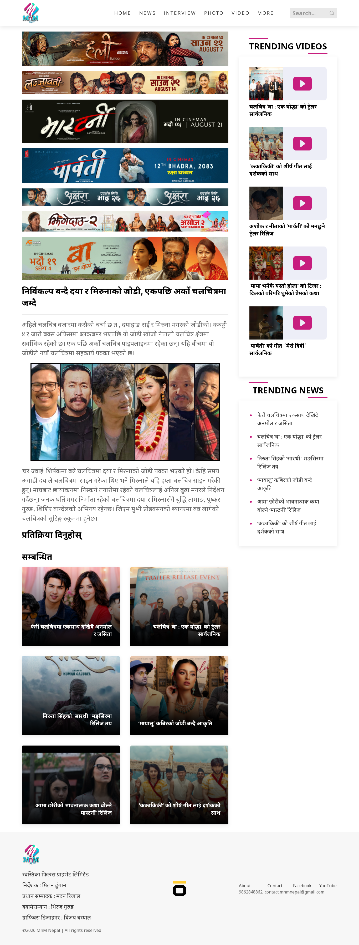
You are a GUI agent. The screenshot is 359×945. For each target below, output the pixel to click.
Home (122, 13)
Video (241, 13)
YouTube (328, 885)
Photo (214, 13)
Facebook (302, 885)
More (266, 13)
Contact (275, 885)
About (245, 885)
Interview (180, 13)
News (147, 13)
